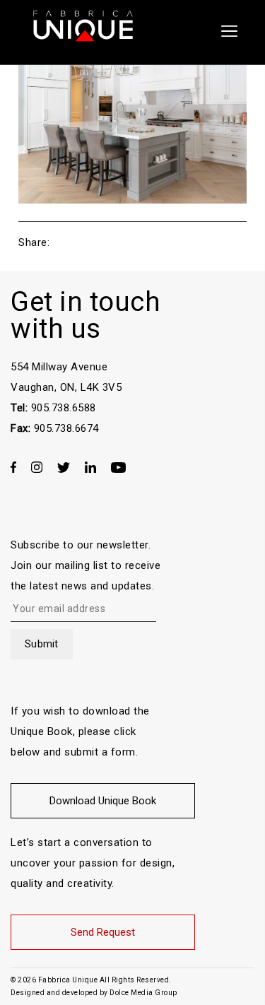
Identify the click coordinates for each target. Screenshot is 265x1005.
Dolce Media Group (143, 993)
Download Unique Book (102, 800)
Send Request (103, 932)
